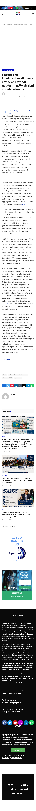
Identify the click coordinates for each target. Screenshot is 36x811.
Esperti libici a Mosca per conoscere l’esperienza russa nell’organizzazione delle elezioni (17, 480)
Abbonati (28, 8)
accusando (5, 304)
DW (23, 204)
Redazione (11, 94)
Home (4, 24)
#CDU (5, 378)
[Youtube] (15, 722)
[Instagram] (20, 722)
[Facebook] (4, 722)
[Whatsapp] (31, 722)
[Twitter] (9, 722)
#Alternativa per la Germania (18, 375)
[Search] (33, 13)
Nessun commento (9, 96)
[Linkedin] (26, 722)
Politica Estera (8, 70)
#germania (18, 378)
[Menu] (3, 13)
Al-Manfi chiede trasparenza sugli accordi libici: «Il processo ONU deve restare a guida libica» (16, 515)
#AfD (4, 375)
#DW (10, 378)
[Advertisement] (18, 47)
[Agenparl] (18, 13)
